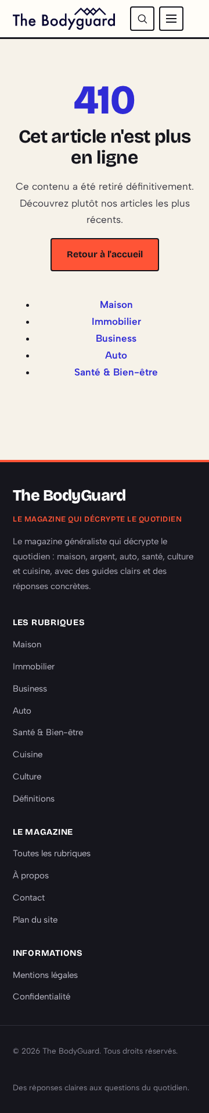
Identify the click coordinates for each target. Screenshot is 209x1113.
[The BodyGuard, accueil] (64, 19)
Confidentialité (41, 996)
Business (116, 338)
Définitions (34, 798)
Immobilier (116, 321)
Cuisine (27, 754)
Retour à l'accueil (105, 254)
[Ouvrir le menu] (171, 18)
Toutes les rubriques (52, 853)
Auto (116, 355)
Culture (27, 776)
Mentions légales (45, 975)
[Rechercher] (142, 18)
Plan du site (35, 919)
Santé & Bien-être (116, 372)
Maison (116, 304)
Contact (29, 897)
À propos (31, 875)
